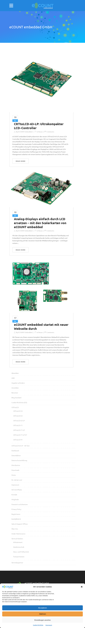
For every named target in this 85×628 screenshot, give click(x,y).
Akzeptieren (42, 608)
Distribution (16, 465)
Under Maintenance (18, 534)
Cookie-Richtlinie (38, 625)
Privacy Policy (16, 509)
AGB (13, 378)
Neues (40, 132)
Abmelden (15, 373)
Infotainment (17, 542)
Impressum (48, 625)
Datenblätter (16, 455)
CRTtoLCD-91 (18, 440)
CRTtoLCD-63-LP (19, 421)
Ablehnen (42, 614)
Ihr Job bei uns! (17, 480)
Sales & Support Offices (20, 524)
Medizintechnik (18, 547)
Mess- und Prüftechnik (21, 552)
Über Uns (15, 529)
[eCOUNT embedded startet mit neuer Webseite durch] (41, 286)
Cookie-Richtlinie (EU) (19, 402)
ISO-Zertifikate (17, 490)
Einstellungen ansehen (42, 620)
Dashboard (15, 451)
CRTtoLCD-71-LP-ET (20, 435)
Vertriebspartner (17, 563)
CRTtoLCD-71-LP (19, 430)
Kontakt (14, 495)
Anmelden (15, 388)
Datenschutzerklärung (19, 460)
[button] (82, 587)
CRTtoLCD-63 (18, 416)
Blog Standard (16, 398)
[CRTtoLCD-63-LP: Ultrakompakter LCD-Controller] (41, 80)
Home (14, 475)
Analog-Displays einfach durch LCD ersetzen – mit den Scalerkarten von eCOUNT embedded (40, 223)
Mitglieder (15, 499)
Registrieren (16, 514)
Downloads (15, 470)
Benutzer (15, 393)
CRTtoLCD (15, 407)
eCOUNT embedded (25, 132)
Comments (50, 132)
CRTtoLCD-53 (18, 411)
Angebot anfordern (18, 383)
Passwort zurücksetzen (20, 504)
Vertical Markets (17, 539)
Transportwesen (18, 557)
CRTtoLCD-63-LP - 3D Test (21, 446)
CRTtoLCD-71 (18, 425)
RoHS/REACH (16, 519)
